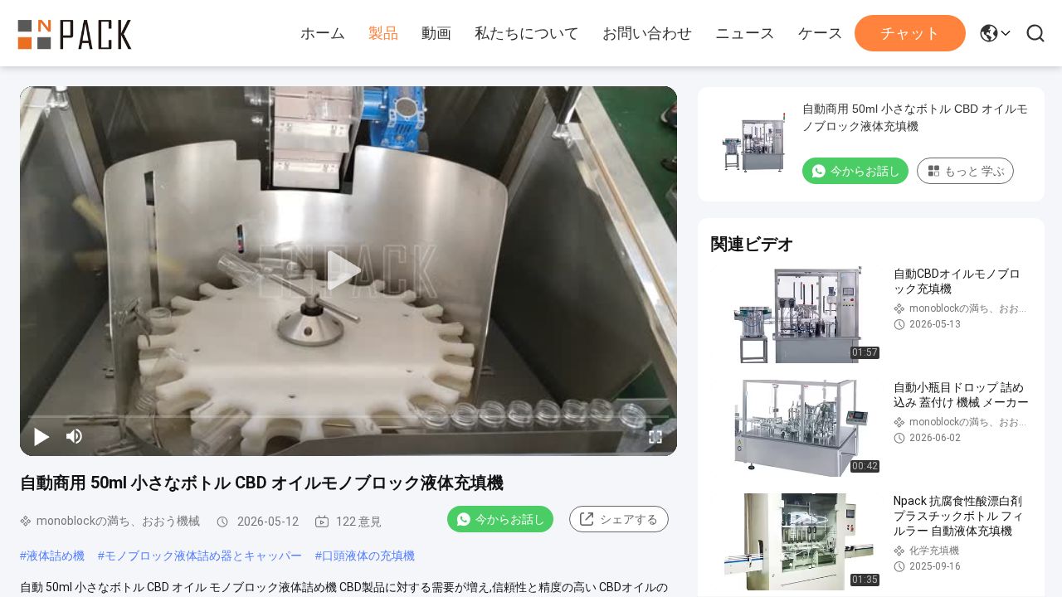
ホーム (322, 33)
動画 (436, 33)
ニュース (745, 33)
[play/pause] (41, 436)
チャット (910, 33)
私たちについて (527, 33)
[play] (348, 271)
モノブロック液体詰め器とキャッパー (203, 555)
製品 (383, 33)
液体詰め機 (56, 555)
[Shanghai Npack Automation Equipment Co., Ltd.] (75, 33)
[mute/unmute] (74, 436)
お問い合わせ (647, 33)
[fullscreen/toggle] (655, 436)
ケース (820, 33)
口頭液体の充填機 (368, 555)
